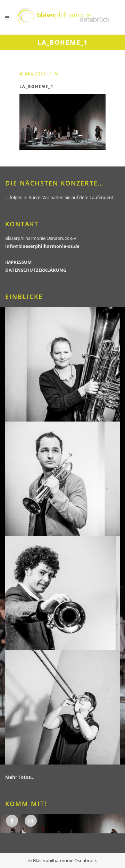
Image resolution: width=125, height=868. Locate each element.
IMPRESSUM (18, 262)
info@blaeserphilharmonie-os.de (42, 246)
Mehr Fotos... (20, 777)
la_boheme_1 (36, 86)
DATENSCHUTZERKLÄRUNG (35, 270)
